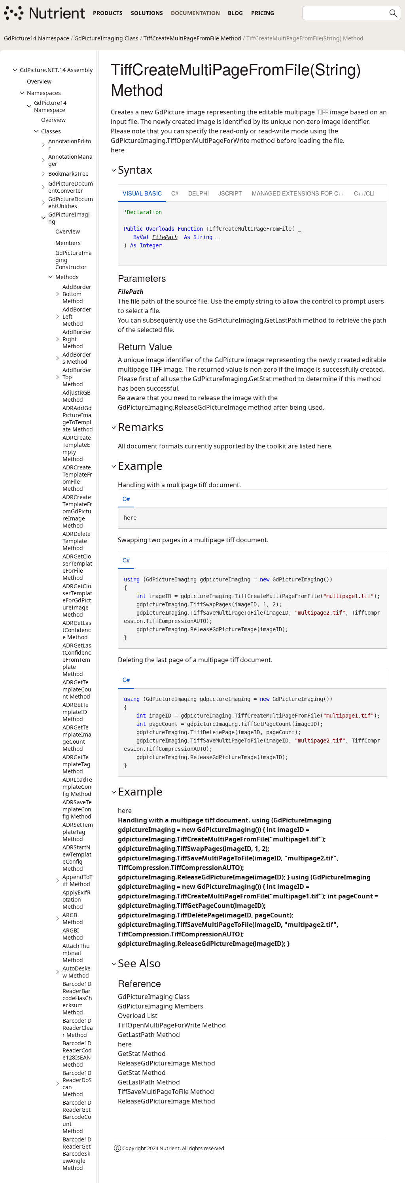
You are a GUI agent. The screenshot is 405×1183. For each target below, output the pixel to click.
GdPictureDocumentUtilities (70, 202)
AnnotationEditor (69, 144)
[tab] (142, 194)
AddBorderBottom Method (76, 294)
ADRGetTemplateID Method (75, 712)
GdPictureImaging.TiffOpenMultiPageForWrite (180, 140)
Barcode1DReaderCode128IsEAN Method (77, 1053)
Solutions (147, 13)
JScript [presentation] (230, 193)
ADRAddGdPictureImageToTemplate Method (77, 418)
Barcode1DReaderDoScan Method (77, 1083)
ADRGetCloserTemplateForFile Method (77, 567)
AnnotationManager (70, 160)
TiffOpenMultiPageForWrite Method (172, 1025)
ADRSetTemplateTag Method (77, 832)
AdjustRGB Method (76, 396)
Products (108, 13)
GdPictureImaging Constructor (73, 260)
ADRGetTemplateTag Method (76, 764)
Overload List (137, 1015)
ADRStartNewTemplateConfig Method (76, 857)
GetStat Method (142, 1053)
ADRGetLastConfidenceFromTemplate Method (76, 660)
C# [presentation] (174, 193)
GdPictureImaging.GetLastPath (254, 320)
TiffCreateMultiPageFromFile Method (192, 38)
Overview (39, 81)
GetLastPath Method (149, 1034)
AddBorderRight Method (76, 339)
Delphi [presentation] (198, 193)
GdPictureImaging (69, 218)
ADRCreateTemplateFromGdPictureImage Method (77, 511)
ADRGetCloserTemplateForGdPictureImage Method (77, 600)
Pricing (262, 13)
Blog (235, 13)
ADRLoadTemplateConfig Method (77, 787)
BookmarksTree (68, 173)
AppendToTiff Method (77, 880)
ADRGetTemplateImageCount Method (76, 737)
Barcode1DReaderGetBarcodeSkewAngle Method (76, 1154)
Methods (67, 277)
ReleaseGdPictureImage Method (166, 1063)
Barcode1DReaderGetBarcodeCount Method (76, 1117)
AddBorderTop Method (76, 377)
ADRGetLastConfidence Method (76, 630)
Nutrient (169, 1148)
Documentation (195, 13)
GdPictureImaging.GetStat (232, 378)
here (324, 446)
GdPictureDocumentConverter (70, 187)
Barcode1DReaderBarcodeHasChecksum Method (77, 998)
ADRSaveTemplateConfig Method (77, 809)
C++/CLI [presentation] (364, 193)
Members (68, 243)
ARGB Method (72, 918)
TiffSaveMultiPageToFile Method (166, 1091)
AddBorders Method (76, 358)
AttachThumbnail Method (76, 953)
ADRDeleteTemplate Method (76, 541)
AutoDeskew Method (76, 972)
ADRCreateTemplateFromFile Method (77, 477)
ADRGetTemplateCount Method (76, 689)
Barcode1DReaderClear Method (77, 1028)
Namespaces (44, 93)
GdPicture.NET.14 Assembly (56, 70)
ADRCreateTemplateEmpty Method (76, 448)
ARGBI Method (72, 934)
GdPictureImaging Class (106, 38)
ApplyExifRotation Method (76, 899)
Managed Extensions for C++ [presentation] (298, 193)
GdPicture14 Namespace (36, 38)
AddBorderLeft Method (76, 316)
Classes (51, 131)
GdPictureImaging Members (160, 1006)
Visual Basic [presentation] (142, 193)
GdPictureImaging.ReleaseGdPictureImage (182, 407)
